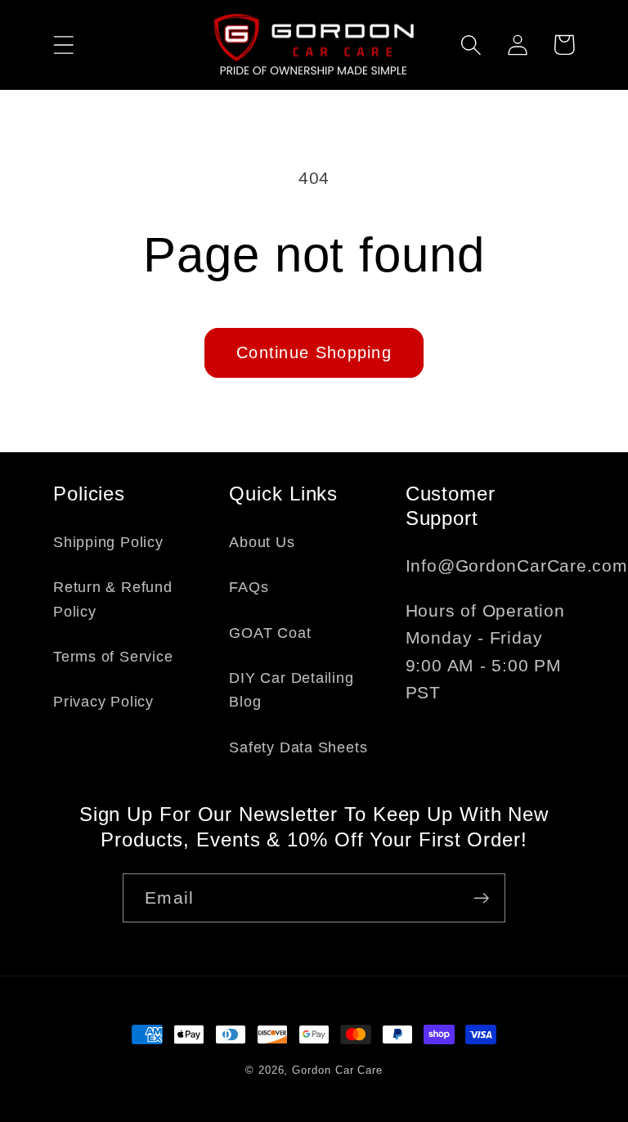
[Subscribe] (481, 898)
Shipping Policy (108, 542)
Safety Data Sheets (298, 747)
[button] (63, 44)
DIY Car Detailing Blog (291, 690)
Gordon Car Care (337, 1070)
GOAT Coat (270, 633)
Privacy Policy (103, 701)
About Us (261, 542)
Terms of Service (113, 657)
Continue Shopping (314, 352)
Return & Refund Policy (113, 599)
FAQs (248, 587)
